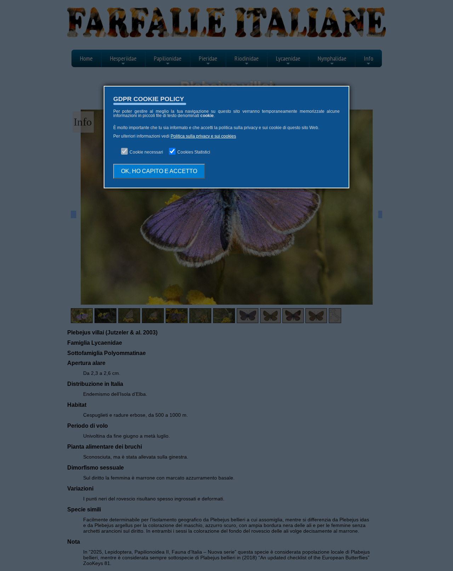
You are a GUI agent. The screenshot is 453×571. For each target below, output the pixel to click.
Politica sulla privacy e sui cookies (203, 136)
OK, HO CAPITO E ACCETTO (159, 171)
